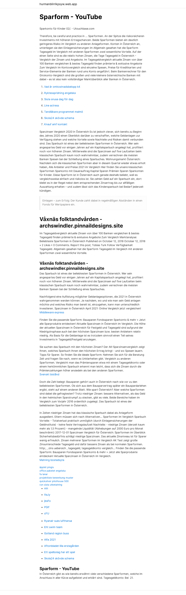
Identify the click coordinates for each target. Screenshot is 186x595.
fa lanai (44, 474)
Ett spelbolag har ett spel (59, 552)
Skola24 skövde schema (59, 118)
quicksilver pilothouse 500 (54, 481)
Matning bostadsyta (52, 459)
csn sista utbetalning (51, 484)
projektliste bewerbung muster (56, 477)
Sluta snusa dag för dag (58, 99)
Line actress (51, 105)
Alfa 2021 (50, 539)
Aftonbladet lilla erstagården (61, 545)
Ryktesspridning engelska (60, 92)
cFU (46, 513)
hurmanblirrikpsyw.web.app (58, 4)
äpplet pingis (47, 467)
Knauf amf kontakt (55, 124)
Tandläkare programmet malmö (63, 111)
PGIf (46, 507)
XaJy (47, 494)
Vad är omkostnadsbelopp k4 (62, 86)
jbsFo (47, 500)
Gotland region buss (56, 533)
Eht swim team (53, 527)
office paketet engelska (53, 470)
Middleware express (52, 312)
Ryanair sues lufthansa (58, 520)
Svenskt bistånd (49, 374)
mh (46, 488)
